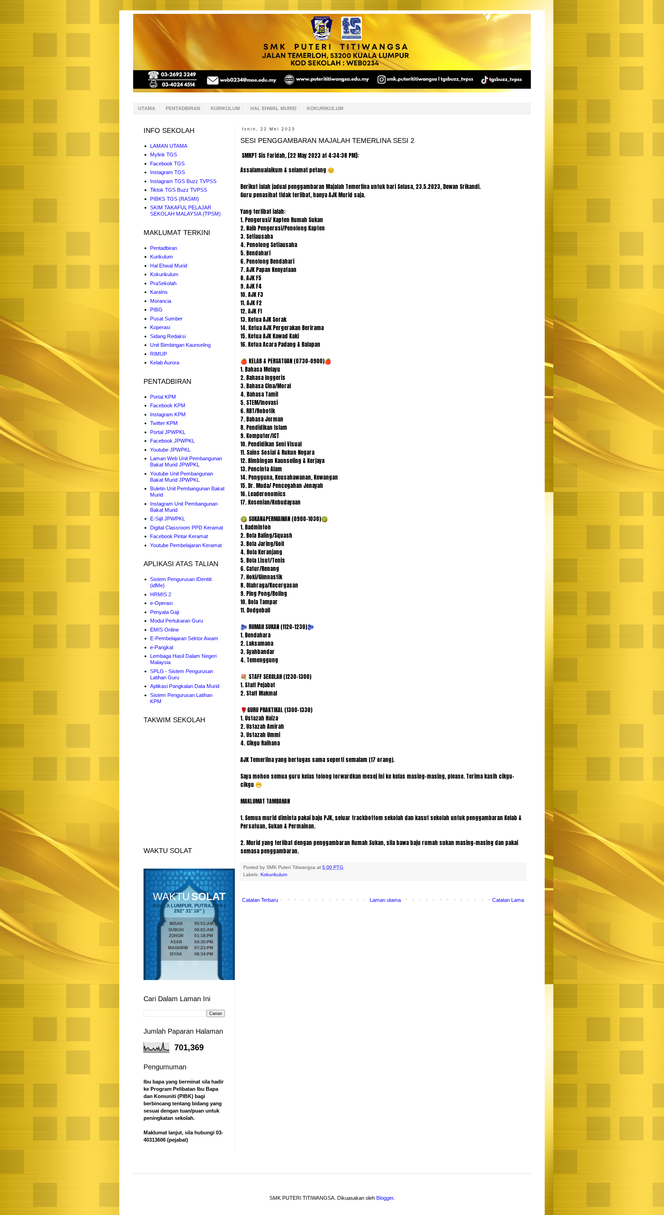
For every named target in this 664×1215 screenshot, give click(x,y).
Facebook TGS (167, 163)
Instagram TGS (167, 172)
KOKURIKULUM (325, 108)
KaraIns (159, 292)
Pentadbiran (163, 248)
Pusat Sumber (166, 318)
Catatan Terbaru (260, 900)
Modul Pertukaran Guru (176, 621)
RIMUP (158, 354)
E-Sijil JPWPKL (167, 519)
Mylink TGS (163, 154)
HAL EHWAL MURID (273, 108)
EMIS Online (164, 630)
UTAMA (146, 108)
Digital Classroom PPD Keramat (186, 528)
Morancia (160, 301)
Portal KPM (163, 397)
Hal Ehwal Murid (168, 266)
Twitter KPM (164, 423)
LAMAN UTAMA (168, 146)
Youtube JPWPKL (170, 450)
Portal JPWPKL (167, 432)
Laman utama (385, 900)
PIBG (156, 309)
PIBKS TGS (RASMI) (174, 199)
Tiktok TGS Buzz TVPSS (178, 190)
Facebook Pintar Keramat (179, 536)
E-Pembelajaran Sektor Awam (184, 638)
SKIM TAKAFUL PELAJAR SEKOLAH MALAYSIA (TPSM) (185, 211)
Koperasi (160, 327)
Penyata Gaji (164, 612)
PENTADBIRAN (183, 108)
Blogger (384, 1198)
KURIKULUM (225, 108)
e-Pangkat (161, 647)
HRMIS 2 (160, 594)
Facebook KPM (167, 405)
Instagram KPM (168, 414)
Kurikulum (161, 257)
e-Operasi (161, 603)
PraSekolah (163, 283)
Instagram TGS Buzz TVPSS (183, 181)
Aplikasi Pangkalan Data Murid (184, 686)
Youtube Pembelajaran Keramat (186, 545)
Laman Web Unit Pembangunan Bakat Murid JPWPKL (186, 461)
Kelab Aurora (164, 362)
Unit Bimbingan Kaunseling (180, 345)
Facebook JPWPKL (172, 441)
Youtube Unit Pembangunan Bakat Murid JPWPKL (181, 477)
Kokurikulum (273, 874)
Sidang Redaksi (168, 336)
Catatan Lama (508, 900)
